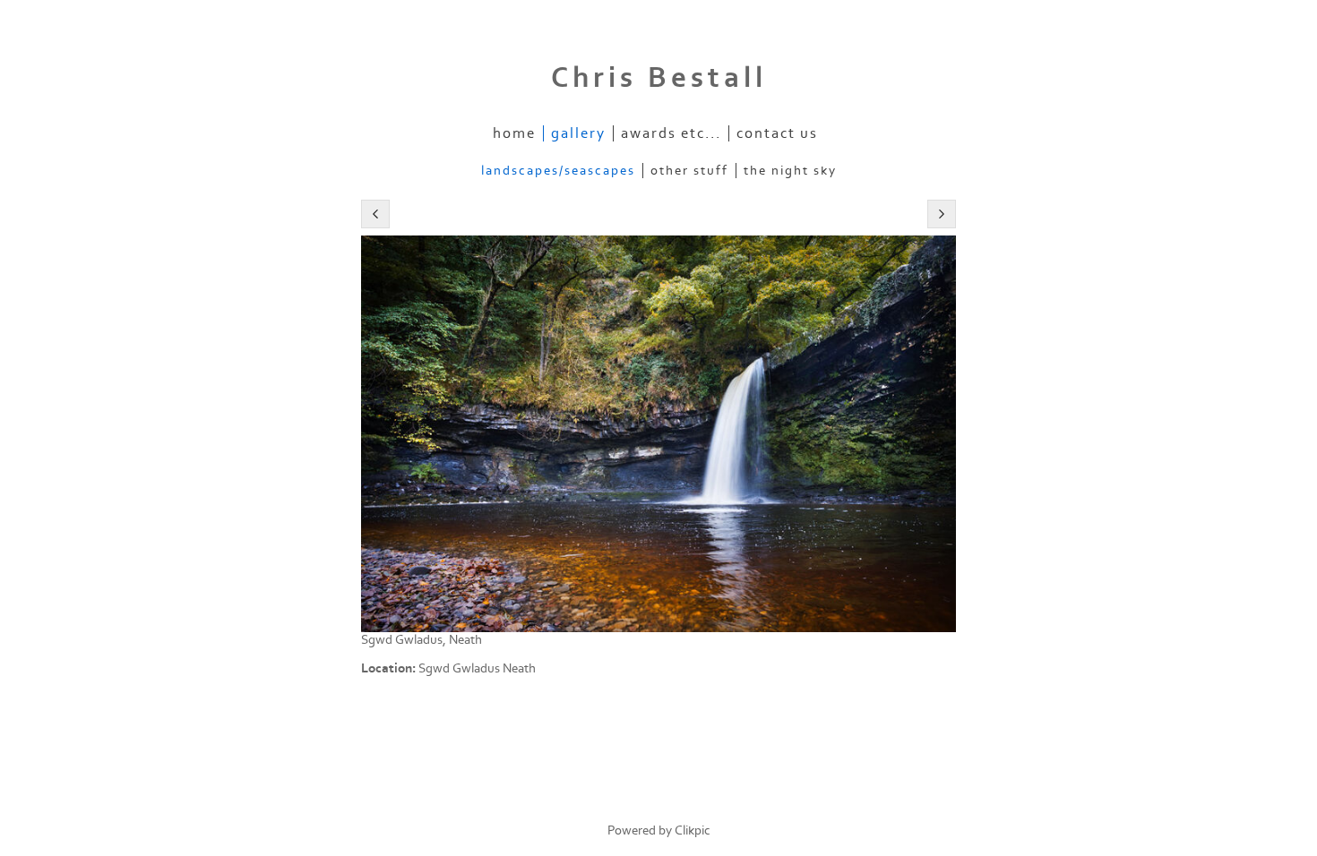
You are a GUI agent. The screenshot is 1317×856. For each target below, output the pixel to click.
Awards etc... (671, 133)
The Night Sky (790, 170)
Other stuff (689, 170)
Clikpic (692, 830)
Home (514, 133)
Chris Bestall (659, 78)
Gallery (578, 133)
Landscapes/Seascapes (558, 170)
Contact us (777, 133)
